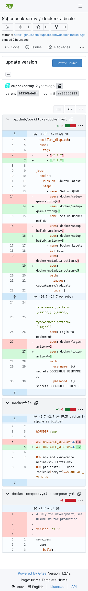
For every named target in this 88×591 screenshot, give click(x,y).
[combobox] (59, 109)
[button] (20, 27)
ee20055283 (67, 93)
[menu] (81, 109)
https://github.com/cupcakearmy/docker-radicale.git (49, 35)
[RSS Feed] (7, 27)
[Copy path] (71, 119)
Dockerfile (22, 403)
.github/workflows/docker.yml (39, 119)
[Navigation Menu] (81, 6)
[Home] (9, 6)
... (8, 73)
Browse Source (67, 63)
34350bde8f (28, 93)
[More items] (82, 47)
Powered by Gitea (32, 573)
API (74, 586)
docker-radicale (58, 18)
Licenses (57, 586)
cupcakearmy (23, 18)
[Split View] (70, 109)
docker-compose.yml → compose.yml (43, 494)
